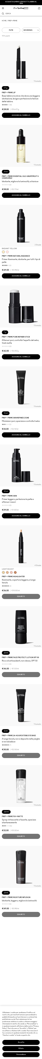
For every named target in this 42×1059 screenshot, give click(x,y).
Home (4, 20)
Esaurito (21, 596)
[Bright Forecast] (7, 572)
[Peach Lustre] (15, 572)
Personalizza (21, 1054)
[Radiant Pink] (7, 251)
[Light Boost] (3, 572)
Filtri (11, 30)
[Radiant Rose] (11, 572)
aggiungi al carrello (21, 115)
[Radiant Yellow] (3, 251)
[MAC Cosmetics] (21, 8)
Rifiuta (21, 1048)
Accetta (21, 1042)
